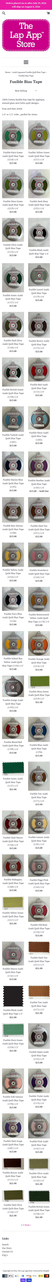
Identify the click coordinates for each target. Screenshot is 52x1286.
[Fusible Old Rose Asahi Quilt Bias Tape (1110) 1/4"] (39, 909)
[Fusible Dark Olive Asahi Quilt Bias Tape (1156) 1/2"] (13, 1196)
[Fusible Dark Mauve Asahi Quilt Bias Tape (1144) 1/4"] (13, 822)
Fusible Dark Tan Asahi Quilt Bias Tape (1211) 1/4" (39, 529)
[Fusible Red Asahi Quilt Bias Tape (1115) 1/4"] (39, 369)
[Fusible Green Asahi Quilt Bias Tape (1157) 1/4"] (13, 277)
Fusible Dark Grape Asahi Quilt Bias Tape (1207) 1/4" (13, 1145)
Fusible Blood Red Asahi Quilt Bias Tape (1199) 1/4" (13, 746)
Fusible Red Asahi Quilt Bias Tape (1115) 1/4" (39, 388)
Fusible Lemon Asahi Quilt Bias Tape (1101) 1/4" (39, 841)
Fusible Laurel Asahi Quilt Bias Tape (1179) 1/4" (39, 293)
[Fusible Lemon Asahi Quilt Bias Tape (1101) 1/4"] (39, 822)
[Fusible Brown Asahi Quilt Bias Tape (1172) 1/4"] (39, 325)
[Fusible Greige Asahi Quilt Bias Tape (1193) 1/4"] (13, 686)
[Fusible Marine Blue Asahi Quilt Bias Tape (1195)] (13, 464)
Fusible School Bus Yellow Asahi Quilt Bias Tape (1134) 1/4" (13, 662)
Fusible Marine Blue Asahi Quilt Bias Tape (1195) (13, 483)
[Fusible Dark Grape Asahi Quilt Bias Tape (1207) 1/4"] (13, 1125)
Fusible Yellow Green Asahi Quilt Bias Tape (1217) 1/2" (13, 916)
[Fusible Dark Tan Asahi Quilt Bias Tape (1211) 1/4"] (39, 510)
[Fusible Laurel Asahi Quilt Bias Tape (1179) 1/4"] (39, 274)
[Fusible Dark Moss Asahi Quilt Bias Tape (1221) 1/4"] (39, 183)
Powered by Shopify (41, 1271)
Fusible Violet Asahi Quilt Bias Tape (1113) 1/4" (39, 1100)
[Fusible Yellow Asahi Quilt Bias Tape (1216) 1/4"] (13, 555)
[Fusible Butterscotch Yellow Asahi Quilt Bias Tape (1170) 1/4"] (39, 599)
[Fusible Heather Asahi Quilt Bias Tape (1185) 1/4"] (39, 464)
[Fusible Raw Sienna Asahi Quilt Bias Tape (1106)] (13, 510)
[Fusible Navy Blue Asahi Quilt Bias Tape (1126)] (13, 599)
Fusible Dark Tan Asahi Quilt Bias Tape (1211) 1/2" (39, 961)
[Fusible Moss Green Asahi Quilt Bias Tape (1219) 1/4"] (13, 183)
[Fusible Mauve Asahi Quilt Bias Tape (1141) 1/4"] (13, 954)
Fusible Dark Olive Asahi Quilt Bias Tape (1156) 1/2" (13, 1208)
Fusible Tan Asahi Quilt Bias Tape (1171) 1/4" (39, 797)
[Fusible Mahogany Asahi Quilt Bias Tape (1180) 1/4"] (13, 865)
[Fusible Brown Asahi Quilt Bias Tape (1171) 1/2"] (13, 1164)
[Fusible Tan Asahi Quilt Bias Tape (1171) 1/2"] (39, 992)
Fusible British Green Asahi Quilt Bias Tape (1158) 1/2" (39, 1210)
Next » (28, 1224)
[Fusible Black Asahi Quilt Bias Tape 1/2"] (13, 996)
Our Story (7, 1248)
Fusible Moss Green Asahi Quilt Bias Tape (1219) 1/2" (39, 695)
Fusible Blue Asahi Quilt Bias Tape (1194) (39, 748)
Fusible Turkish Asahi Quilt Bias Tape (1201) (13, 438)
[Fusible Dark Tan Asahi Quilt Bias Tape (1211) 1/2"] (39, 948)
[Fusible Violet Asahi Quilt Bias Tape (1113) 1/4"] (39, 1081)
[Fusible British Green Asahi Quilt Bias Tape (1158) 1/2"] (39, 1197)
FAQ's (5, 1255)
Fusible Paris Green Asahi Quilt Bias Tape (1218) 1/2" (13, 1044)
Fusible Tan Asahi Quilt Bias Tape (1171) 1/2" (39, 1006)
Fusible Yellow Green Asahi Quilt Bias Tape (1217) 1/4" (39, 156)
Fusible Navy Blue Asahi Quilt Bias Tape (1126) (13, 617)
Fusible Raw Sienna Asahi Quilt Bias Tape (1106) (13, 529)
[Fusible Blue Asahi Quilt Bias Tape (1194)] (39, 729)
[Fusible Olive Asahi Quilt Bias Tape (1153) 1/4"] (13, 230)
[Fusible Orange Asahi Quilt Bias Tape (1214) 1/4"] (39, 643)
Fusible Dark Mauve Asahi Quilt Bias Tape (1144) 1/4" (13, 841)
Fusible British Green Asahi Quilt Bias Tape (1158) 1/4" (13, 393)
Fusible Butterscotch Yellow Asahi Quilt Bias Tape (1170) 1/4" (39, 618)
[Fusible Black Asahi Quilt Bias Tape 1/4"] (39, 232)
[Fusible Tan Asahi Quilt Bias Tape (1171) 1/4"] (39, 776)
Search (5, 1244)
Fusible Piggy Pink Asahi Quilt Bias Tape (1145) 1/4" (39, 883)
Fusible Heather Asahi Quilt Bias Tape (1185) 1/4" (39, 484)
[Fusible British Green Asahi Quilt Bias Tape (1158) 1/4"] (13, 372)
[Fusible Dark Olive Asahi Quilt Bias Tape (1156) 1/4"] (13, 324)
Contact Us (7, 1251)
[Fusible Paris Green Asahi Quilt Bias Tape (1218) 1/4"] (13, 134)
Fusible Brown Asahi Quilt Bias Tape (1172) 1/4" (39, 344)
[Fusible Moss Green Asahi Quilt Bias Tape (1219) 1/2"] (39, 682)
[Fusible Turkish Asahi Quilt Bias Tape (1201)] (13, 419)
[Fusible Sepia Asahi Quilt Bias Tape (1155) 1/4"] (39, 1036)
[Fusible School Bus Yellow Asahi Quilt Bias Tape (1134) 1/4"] (13, 643)
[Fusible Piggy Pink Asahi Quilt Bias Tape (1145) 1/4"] (39, 865)
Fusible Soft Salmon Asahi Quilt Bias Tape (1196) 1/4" (13, 1100)
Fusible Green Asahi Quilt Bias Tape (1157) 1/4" (13, 299)
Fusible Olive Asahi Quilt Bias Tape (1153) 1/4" (13, 248)
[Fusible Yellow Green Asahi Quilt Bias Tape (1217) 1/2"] (13, 903)
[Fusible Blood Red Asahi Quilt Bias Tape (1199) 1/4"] (13, 728)
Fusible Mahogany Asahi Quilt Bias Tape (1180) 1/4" (13, 883)
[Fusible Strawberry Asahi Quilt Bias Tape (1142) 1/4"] (39, 555)
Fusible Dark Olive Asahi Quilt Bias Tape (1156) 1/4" (13, 344)
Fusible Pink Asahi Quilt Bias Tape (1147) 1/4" (39, 1145)
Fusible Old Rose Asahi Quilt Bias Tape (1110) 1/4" (39, 928)
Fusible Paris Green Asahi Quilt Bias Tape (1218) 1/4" (13, 156)
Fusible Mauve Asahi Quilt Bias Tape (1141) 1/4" (13, 972)
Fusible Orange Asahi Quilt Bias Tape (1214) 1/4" (39, 662)
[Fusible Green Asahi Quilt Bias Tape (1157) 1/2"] (13, 769)
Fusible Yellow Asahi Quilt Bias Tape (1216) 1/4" (13, 573)
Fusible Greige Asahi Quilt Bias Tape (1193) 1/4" (13, 704)
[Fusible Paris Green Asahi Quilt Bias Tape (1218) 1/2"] (13, 1030)
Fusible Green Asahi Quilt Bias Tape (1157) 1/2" (13, 782)
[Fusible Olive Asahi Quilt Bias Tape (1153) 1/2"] (39, 1164)
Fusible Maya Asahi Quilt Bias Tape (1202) (39, 436)
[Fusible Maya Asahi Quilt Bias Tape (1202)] (39, 418)
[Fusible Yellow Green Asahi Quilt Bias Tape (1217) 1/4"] (39, 134)
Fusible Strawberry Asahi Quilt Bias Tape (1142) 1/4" (39, 574)
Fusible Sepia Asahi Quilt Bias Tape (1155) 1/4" (39, 1055)
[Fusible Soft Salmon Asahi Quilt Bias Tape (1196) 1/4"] (13, 1081)
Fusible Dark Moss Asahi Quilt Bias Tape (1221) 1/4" (39, 205)
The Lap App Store (25, 1271)
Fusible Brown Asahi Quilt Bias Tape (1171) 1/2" (13, 1176)
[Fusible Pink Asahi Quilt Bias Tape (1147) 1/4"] (39, 1125)
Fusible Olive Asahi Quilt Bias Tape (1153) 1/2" (39, 1177)
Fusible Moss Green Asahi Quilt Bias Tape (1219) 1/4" (13, 205)
